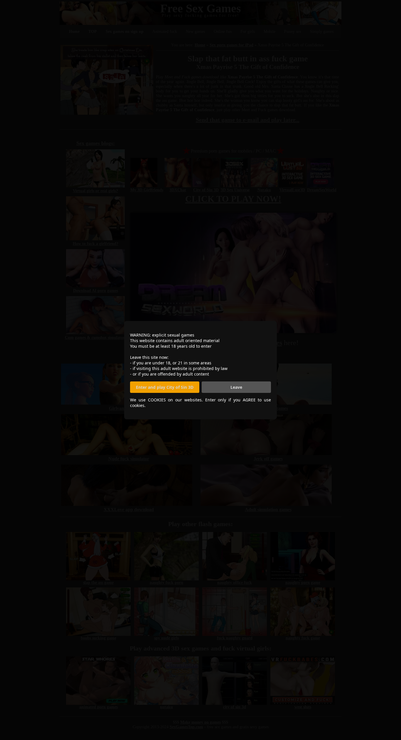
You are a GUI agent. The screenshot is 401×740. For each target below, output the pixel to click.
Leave (236, 387)
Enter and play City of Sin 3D (164, 387)
